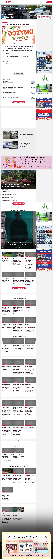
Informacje (14, 2)
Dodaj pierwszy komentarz (18, 73)
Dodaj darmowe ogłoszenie (19, 102)
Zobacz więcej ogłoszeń (18, 206)
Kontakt (25, 2)
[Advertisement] (21, 117)
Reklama (30, 2)
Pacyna (10, 63)
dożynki (7, 63)
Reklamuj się (3, 168)
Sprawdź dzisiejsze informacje (18, 288)
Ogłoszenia (20, 2)
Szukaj (34, 2)
